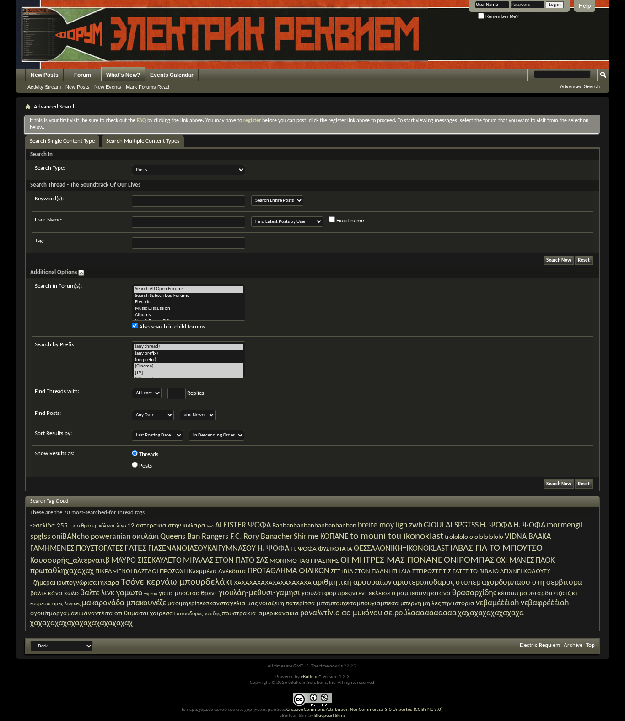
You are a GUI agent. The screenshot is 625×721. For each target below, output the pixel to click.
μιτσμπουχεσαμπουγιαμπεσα (358, 603)
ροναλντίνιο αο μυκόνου (341, 613)
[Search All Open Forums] (188, 289)
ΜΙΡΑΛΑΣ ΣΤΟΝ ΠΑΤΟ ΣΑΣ (225, 560)
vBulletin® (311, 676)
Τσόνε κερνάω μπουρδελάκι (176, 582)
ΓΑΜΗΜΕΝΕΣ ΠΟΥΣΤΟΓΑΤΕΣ (76, 548)
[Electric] (188, 302)
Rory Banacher (267, 537)
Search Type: (50, 168)
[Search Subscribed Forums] (188, 296)
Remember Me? (501, 16)
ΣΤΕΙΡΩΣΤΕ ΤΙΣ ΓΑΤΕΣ (440, 571)
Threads (148, 454)
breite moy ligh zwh (390, 525)
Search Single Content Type (62, 141)
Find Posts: (48, 413)
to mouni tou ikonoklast (396, 536)
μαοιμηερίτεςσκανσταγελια (206, 603)
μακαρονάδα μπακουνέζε (124, 603)
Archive (573, 645)
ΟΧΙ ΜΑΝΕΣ (515, 560)
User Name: (48, 220)
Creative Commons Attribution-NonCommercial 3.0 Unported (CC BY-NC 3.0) (364, 709)
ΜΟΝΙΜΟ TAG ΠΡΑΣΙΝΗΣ (304, 561)
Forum (82, 75)
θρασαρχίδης (474, 593)
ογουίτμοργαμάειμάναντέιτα (71, 613)
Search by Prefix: (55, 345)
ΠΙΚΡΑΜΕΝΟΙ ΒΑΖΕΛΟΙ (126, 571)
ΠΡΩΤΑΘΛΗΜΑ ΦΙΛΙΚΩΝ (288, 571)
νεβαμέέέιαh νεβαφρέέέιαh (522, 603)
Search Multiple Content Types (142, 141)
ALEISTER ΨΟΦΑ (243, 525)
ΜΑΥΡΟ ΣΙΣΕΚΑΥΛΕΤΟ (146, 560)
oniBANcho (70, 537)
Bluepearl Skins (329, 715)
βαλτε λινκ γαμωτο (111, 593)
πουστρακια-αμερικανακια (260, 613)
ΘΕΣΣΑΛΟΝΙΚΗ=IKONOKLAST (401, 548)
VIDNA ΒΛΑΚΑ (528, 537)
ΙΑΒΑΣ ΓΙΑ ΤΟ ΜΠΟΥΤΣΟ (496, 548)
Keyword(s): (49, 199)
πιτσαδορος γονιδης (199, 614)
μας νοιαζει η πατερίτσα (281, 603)
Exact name (349, 221)
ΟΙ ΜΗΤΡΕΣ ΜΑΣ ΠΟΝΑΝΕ (391, 560)
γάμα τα (150, 594)
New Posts (45, 75)
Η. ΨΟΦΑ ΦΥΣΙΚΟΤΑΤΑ (321, 549)
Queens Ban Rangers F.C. (201, 537)
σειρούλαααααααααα (420, 613)
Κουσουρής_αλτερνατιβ (70, 560)
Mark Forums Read (147, 87)
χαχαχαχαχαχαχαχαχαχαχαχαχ (81, 623)
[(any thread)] (188, 347)
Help (585, 6)
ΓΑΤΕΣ (135, 548)
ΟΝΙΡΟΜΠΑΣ (469, 560)
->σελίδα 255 (49, 525)
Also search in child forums (171, 327)
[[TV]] (188, 373)
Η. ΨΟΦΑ (273, 548)
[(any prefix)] (188, 353)
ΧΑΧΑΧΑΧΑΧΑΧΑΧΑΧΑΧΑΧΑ (273, 583)
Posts (145, 466)
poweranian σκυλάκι (125, 537)
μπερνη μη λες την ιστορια (437, 603)
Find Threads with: (57, 391)
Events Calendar (172, 75)
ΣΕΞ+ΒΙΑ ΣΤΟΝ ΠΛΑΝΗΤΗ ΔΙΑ (371, 571)
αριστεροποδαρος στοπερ (436, 582)
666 (210, 526)
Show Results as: (54, 454)
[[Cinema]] (188, 366)
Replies (195, 393)
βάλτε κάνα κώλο (54, 593)
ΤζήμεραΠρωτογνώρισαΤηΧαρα (74, 583)
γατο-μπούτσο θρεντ (188, 593)
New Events (107, 87)
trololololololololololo (474, 537)
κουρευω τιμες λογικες (55, 604)
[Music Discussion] (188, 309)
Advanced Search (580, 86)
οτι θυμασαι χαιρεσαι (144, 613)
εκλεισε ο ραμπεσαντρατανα (410, 593)
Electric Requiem (540, 645)
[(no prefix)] (188, 360)
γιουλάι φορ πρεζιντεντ (334, 593)
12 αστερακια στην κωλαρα (166, 525)
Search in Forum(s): (58, 286)
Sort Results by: (53, 433)
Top (590, 645)
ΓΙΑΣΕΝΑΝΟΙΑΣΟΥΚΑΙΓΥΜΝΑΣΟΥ (202, 548)
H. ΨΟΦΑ (529, 525)
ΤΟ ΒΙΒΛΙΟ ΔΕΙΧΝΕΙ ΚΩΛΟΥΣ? (510, 571)
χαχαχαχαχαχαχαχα (491, 613)
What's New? (123, 75)
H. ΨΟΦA (496, 525)
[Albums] (188, 315)
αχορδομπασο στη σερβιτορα (532, 582)
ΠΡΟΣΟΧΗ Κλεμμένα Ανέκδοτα (203, 571)
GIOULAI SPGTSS (451, 525)
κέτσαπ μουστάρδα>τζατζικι (537, 593)
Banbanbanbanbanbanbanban (314, 525)
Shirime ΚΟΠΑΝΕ (321, 537)
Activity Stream (44, 87)
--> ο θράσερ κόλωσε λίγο (97, 526)
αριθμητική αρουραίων (352, 582)
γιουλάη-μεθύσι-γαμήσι (259, 593)
